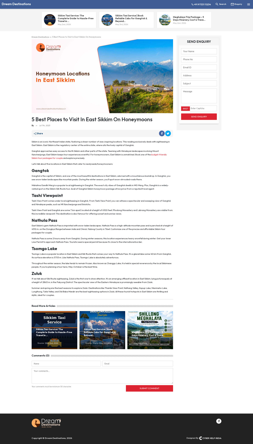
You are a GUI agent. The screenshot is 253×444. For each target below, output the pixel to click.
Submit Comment (149, 388)
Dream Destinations (16, 4)
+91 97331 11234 (202, 4)
